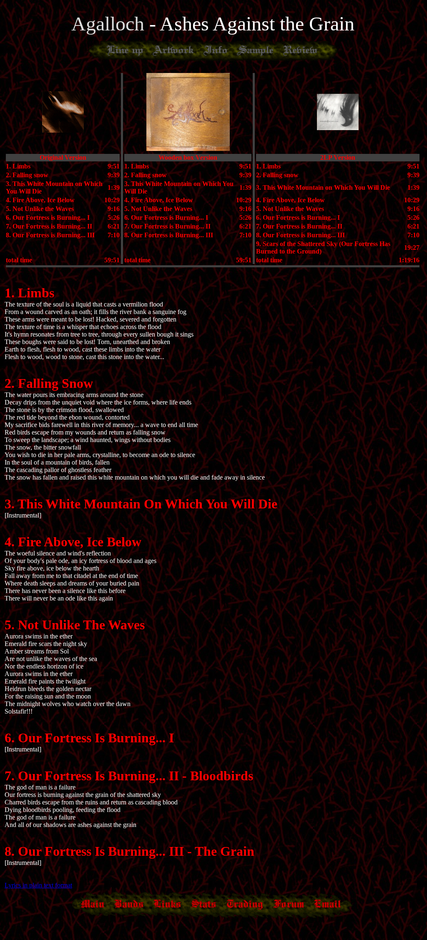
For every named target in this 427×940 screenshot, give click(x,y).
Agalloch (110, 24)
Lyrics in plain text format (38, 885)
